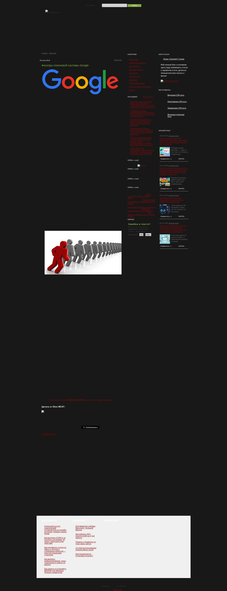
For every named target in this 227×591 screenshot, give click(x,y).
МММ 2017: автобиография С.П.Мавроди (140, 210)
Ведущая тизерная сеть (176, 116)
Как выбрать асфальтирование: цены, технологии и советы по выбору (55, 562)
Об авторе (90, 5)
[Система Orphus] (140, 236)
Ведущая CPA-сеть (176, 95)
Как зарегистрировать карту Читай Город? (141, 215)
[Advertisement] (82, 120)
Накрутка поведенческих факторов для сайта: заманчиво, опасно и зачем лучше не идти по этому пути (143, 104)
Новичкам (52, 53)
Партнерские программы (140, 87)
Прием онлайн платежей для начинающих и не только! (142, 202)
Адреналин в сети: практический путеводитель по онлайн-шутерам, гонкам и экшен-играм (142, 113)
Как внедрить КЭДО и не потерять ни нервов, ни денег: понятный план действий (140, 122)
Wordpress (133, 59)
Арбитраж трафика (137, 63)
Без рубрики (134, 66)
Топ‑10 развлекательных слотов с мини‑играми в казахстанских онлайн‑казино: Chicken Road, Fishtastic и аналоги (141, 141)
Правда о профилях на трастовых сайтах (86, 543)
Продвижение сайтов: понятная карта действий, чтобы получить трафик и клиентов (141, 131)
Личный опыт (135, 76)
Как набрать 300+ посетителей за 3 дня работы (85, 536)
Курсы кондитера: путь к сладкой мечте (139, 196)
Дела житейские (136, 70)
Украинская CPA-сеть (177, 108)
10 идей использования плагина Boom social (86, 549)
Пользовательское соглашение (141, 207)
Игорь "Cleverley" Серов (173, 59)
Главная (45, 53)
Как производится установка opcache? (84, 555)
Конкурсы (133, 73)
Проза (132, 90)
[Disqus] (82, 477)
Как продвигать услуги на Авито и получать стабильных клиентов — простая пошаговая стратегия (55, 551)
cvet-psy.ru (117, 590)
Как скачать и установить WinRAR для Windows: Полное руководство (55, 571)
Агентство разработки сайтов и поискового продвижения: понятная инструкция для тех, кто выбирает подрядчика (173, 229)
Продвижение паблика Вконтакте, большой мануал (85, 528)
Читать (181, 159)
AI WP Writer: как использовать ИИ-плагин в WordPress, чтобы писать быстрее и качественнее (141, 151)
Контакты (105, 586)
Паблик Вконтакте (137, 83)
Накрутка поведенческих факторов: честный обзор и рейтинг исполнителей (172, 200)
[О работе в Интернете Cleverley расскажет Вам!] (52, 12)
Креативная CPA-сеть (177, 102)
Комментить (166, 159)
